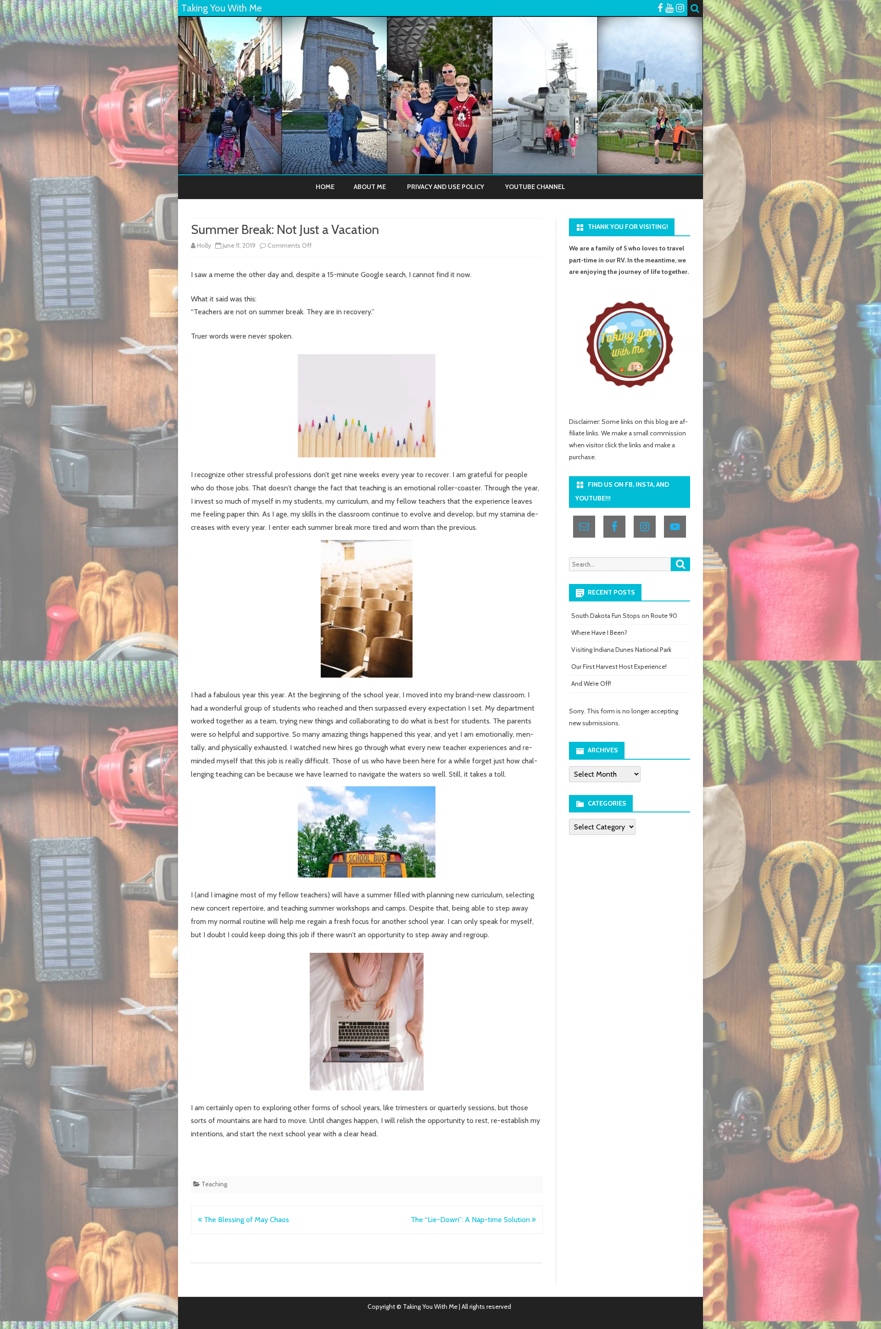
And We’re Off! (591, 683)
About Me (370, 187)
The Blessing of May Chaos (245, 1219)
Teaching (214, 1184)
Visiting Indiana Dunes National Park (621, 649)
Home (325, 187)
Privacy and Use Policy (445, 187)
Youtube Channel (535, 187)
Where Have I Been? (599, 632)
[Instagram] (680, 8)
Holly (204, 245)
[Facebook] (660, 8)
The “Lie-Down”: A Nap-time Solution (471, 1219)
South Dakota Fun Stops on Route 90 (624, 616)
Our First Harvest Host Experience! (619, 666)
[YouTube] (669, 8)
